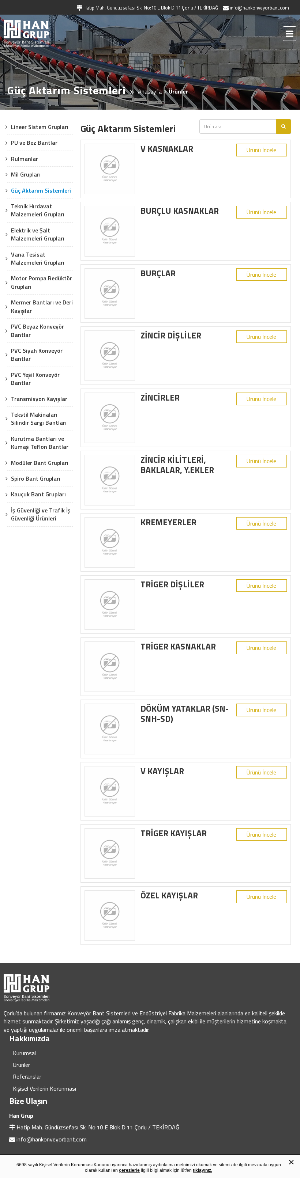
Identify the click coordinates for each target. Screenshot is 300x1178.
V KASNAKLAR (166, 148)
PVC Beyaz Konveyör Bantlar (37, 330)
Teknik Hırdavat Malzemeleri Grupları (37, 210)
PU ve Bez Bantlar (34, 142)
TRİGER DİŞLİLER (172, 584)
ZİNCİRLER (160, 397)
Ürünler (21, 1064)
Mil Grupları (26, 174)
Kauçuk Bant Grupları (38, 494)
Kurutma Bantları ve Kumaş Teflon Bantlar (39, 442)
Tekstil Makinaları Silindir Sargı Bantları (39, 418)
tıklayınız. (202, 1170)
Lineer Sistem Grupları (39, 126)
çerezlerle (129, 1170)
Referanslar (27, 1076)
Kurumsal (24, 1053)
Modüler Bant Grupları (39, 462)
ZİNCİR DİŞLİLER (170, 335)
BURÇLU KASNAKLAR (179, 210)
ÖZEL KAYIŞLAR (169, 895)
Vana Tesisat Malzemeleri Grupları (37, 258)
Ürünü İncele (261, 149)
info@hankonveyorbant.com (51, 1139)
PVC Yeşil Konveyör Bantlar (35, 378)
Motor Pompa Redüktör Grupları (41, 282)
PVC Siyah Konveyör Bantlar (37, 354)
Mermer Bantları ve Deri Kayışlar (42, 306)
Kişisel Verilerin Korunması (44, 1088)
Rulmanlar (24, 158)
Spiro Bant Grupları (35, 478)
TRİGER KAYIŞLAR (173, 833)
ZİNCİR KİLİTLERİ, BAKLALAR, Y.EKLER (177, 464)
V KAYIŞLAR (162, 771)
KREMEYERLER (168, 522)
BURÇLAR (158, 273)
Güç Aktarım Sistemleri (41, 190)
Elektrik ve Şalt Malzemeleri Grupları (37, 234)
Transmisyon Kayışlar (39, 398)
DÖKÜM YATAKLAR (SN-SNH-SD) (184, 713)
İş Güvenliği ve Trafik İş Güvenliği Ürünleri (41, 514)
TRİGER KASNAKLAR (178, 646)
